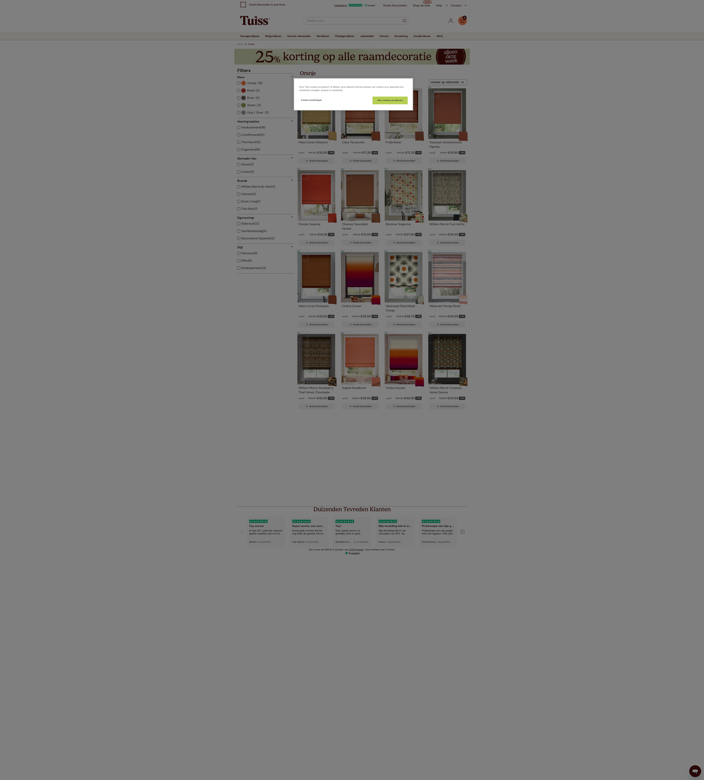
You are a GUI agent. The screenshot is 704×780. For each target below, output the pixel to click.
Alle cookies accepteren (390, 100)
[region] (353, 94)
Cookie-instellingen (311, 100)
